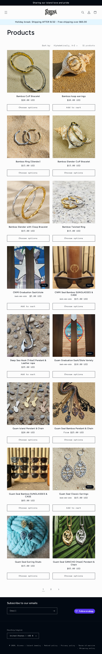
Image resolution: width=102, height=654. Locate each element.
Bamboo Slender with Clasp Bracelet (28, 227)
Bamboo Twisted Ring (73, 227)
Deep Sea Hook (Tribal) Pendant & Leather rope (28, 361)
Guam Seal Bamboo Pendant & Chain (73, 428)
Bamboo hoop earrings (74, 96)
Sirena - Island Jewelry (29, 645)
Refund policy (51, 645)
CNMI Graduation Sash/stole (28, 292)
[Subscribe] (54, 611)
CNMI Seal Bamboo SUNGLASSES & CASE (74, 293)
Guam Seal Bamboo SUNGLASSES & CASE (28, 495)
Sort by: (46, 45)
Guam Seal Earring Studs (28, 562)
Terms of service (87, 645)
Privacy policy (68, 645)
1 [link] (43, 589)
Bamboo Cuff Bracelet (28, 96)
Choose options (28, 107)
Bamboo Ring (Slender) (28, 161)
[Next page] (59, 589)
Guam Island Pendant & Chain (28, 428)
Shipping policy (87, 648)
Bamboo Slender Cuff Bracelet (74, 161)
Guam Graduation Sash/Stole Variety (73, 360)
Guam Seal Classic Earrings (73, 494)
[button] (6, 12)
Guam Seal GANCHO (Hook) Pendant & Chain (74, 563)
